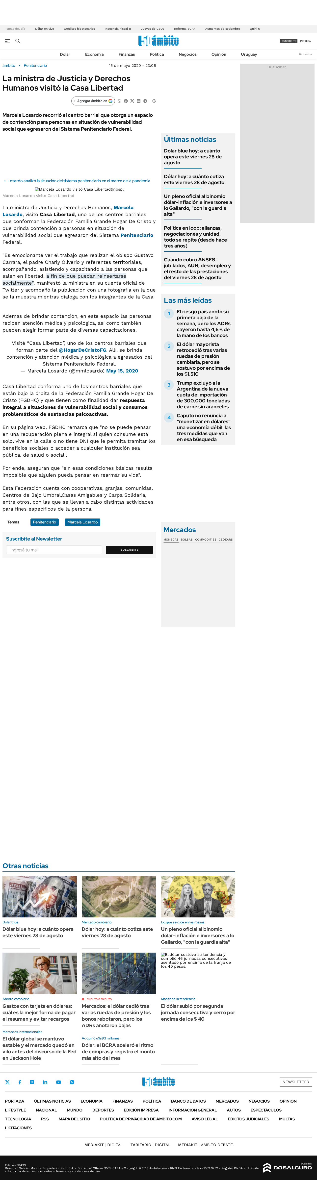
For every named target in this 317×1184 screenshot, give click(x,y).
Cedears (226, 539)
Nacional (46, 1110)
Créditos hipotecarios (79, 28)
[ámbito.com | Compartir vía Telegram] (145, 100)
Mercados (227, 1101)
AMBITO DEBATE (205, 1144)
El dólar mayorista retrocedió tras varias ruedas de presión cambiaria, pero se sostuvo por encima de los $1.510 (203, 359)
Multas (287, 1119)
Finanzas (127, 54)
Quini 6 (255, 28)
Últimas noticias (52, 1101)
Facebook (20, 1082)
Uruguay (249, 54)
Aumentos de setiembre (222, 28)
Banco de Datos (188, 1101)
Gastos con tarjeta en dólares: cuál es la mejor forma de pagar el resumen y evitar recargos (39, 1012)
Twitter (7, 1082)
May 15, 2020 (122, 371)
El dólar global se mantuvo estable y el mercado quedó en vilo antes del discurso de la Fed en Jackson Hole (39, 1048)
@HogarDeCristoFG (82, 350)
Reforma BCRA (184, 28)
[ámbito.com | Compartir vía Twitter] (132, 100)
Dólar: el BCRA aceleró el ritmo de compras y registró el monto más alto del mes (118, 1051)
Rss (45, 1119)
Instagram (32, 1082)
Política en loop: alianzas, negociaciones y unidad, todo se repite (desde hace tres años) (195, 237)
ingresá (305, 41)
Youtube (58, 1082)
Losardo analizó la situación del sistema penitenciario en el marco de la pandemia (78, 180)
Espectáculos (266, 1110)
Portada (14, 1101)
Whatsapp (72, 1082)
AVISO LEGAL (205, 1119)
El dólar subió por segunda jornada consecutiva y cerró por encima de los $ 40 (198, 1012)
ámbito (8, 66)
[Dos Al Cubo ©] (287, 1168)
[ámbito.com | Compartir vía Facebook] (126, 100)
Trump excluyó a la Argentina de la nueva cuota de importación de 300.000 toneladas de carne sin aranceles (203, 395)
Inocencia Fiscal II (118, 28)
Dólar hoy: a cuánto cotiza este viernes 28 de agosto (194, 179)
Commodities (205, 539)
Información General (193, 1110)
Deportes (103, 1110)
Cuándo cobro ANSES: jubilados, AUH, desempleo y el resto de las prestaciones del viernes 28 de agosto (197, 268)
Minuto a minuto (99, 999)
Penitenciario (35, 66)
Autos (234, 1110)
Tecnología (18, 1119)
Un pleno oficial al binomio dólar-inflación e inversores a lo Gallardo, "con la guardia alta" (198, 205)
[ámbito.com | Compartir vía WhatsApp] (119, 100)
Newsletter (305, 54)
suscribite (289, 41)
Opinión (218, 54)
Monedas (171, 539)
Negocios (188, 54)
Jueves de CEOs (152, 28)
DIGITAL (103, 1144)
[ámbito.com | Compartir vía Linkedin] (139, 100)
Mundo (74, 1110)
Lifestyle (15, 1110)
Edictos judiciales (248, 1119)
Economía (94, 54)
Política (157, 54)
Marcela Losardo (82, 522)
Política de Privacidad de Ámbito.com (141, 1119)
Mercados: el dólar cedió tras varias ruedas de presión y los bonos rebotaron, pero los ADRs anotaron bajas (116, 1016)
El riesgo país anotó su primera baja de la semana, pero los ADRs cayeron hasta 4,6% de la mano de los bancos (204, 323)
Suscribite (129, 549)
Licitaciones (18, 1128)
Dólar (65, 54)
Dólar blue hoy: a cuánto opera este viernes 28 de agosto (193, 157)
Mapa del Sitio (74, 1119)
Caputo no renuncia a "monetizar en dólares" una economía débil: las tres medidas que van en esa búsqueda (204, 427)
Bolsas (187, 539)
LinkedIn (45, 1082)
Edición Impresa (141, 1110)
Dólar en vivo (44, 28)
